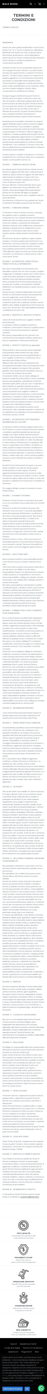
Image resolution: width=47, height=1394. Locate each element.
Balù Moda (10, 4)
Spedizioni (13, 1352)
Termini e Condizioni (33, 1348)
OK (27, 1389)
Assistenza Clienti (28, 1344)
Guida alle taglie (12, 1348)
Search (13, 1344)
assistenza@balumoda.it (30, 1197)
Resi (37, 1352)
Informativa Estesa (12, 1389)
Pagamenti (26, 1352)
